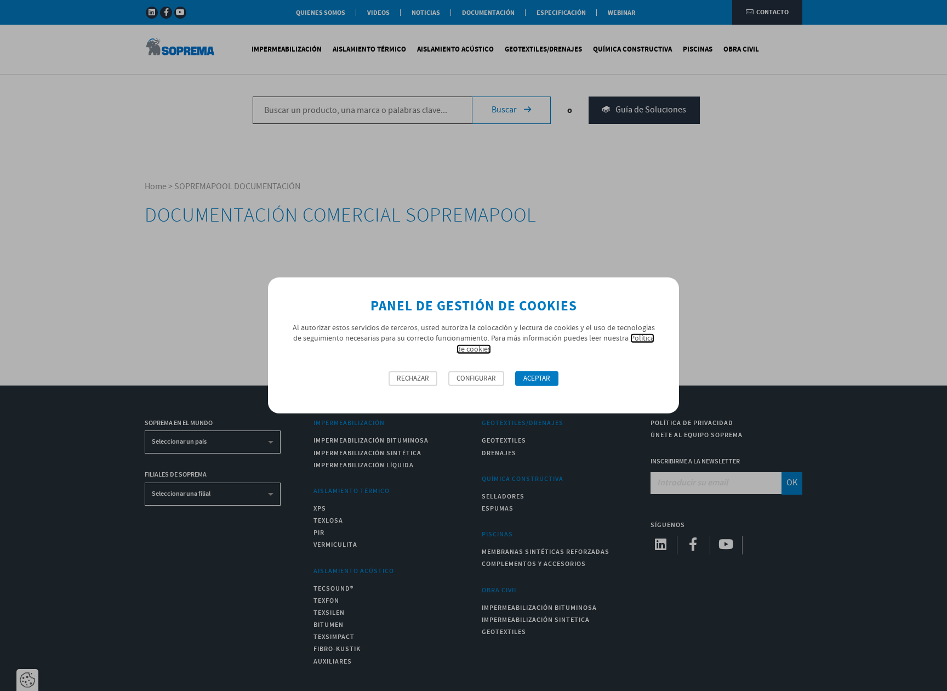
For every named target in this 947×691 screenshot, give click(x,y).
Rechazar (413, 378)
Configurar (476, 378)
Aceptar (536, 378)
